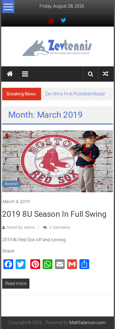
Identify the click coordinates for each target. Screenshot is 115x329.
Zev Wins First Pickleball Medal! (75, 93)
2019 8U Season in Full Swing (54, 214)
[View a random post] (105, 74)
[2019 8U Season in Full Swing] (57, 161)
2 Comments (59, 227)
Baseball (11, 184)
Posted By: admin (20, 227)
